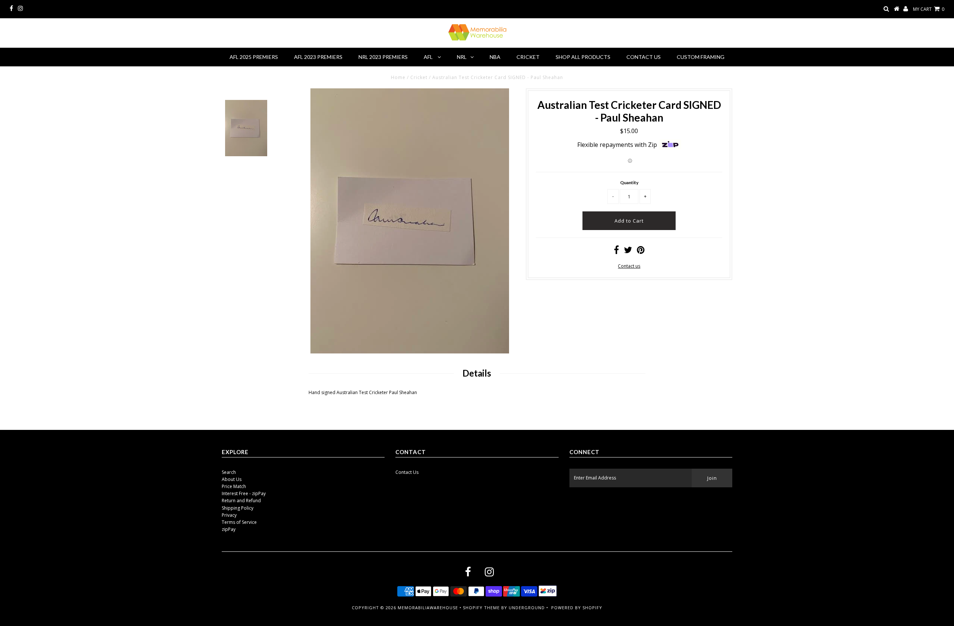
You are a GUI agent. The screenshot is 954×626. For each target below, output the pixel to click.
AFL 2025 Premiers (254, 57)
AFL (429, 57)
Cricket (528, 57)
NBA (495, 57)
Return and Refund (241, 500)
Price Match (234, 486)
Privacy (229, 515)
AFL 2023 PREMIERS (318, 57)
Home (398, 77)
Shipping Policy (237, 508)
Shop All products (583, 57)
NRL (462, 57)
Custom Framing (700, 57)
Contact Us (643, 57)
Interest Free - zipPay (244, 493)
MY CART (928, 9)
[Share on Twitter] (628, 251)
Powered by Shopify (576, 607)
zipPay (229, 529)
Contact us (629, 266)
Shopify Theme (481, 607)
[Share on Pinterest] (641, 251)
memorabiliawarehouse (428, 607)
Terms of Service (239, 522)
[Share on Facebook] (616, 251)
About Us (231, 479)
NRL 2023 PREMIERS (383, 57)
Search (229, 472)
